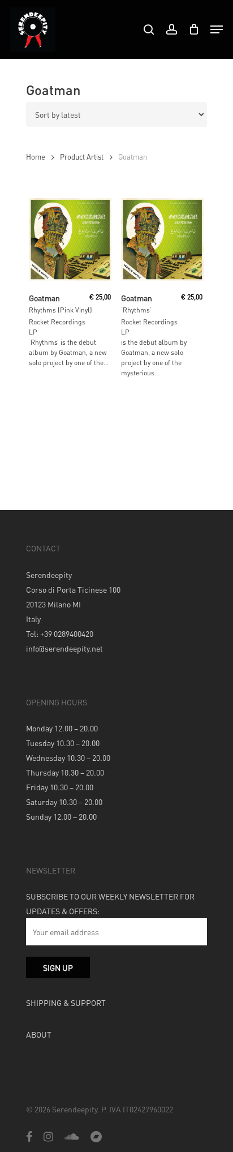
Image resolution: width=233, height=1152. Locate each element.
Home (35, 156)
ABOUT (38, 1034)
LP (33, 332)
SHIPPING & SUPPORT (66, 1002)
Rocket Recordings (57, 322)
